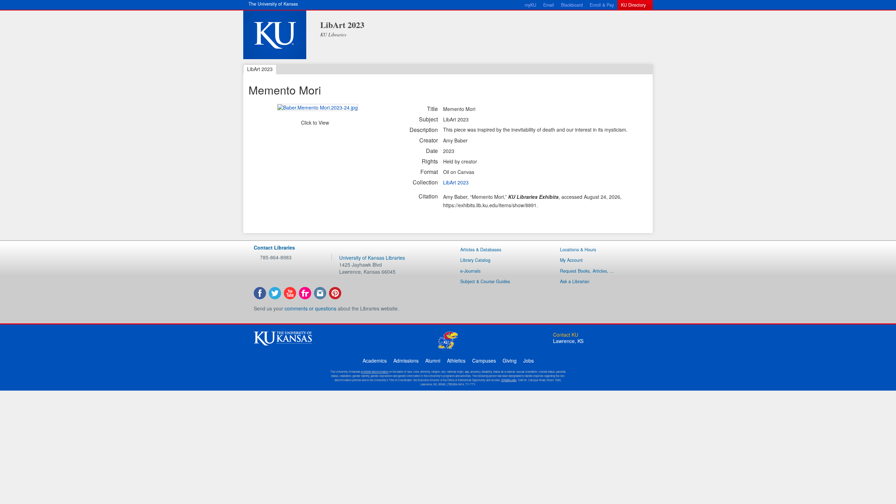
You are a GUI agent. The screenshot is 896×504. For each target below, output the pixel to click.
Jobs (528, 360)
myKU (530, 5)
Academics (375, 360)
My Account (571, 260)
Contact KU (565, 334)
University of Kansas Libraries (372, 257)
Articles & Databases (480, 249)
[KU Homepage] (274, 34)
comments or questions (310, 308)
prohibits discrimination (374, 371)
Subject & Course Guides (485, 281)
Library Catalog (475, 260)
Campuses (484, 360)
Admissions (406, 360)
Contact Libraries (274, 247)
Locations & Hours (578, 249)
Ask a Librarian (574, 281)
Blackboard (572, 5)
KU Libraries (333, 34)
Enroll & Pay (602, 5)
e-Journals (470, 271)
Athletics (456, 360)
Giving (510, 360)
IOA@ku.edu (508, 380)
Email (548, 5)
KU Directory (633, 5)
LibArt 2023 (342, 25)
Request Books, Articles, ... (587, 271)
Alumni (432, 360)
